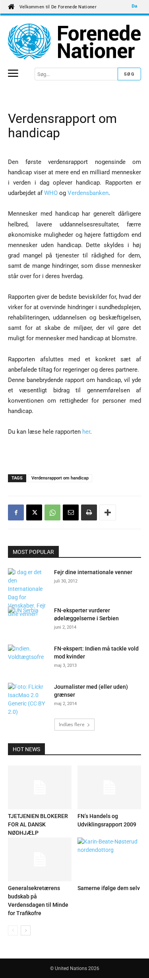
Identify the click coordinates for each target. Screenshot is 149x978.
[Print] (89, 512)
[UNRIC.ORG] (74, 41)
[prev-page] (13, 930)
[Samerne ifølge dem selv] (109, 859)
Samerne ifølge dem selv (108, 888)
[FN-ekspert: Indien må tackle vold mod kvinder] (28, 658)
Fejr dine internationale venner (93, 572)
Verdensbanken (88, 193)
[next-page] (26, 930)
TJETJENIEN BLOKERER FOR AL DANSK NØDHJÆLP (38, 824)
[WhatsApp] (52, 512)
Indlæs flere (72, 724)
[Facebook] (16, 512)
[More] (107, 512)
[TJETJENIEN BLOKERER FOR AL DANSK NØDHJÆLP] (40, 787)
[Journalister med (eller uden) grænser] (28, 699)
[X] (34, 512)
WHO (51, 193)
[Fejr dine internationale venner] (28, 593)
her (86, 431)
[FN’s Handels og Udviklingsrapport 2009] (109, 787)
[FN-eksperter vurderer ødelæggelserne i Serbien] (28, 620)
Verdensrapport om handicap (60, 478)
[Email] (71, 512)
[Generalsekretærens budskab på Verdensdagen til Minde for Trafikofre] (40, 859)
